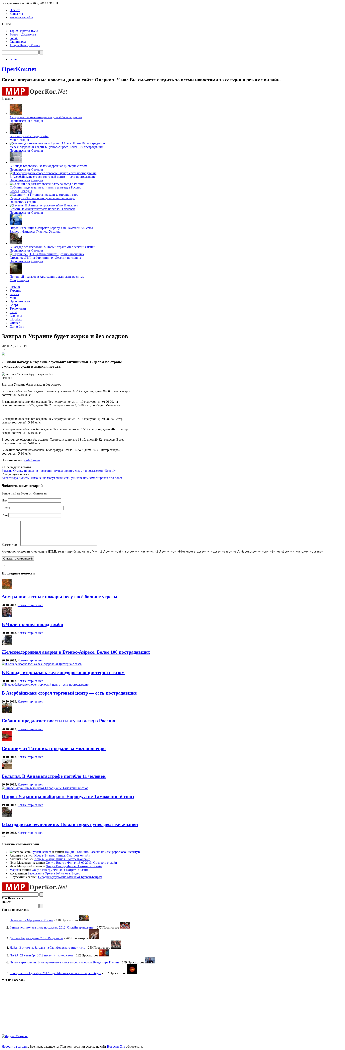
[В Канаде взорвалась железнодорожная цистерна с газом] (42, 664)
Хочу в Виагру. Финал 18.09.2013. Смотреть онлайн (81, 862)
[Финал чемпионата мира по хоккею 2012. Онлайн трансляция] (125, 927)
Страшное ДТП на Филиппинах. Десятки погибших (45, 257)
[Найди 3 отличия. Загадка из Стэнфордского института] (116, 947)
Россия (14, 191)
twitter (14, 59)
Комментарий (11, 544)
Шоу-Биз (16, 319)
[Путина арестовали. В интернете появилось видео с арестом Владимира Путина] (150, 962)
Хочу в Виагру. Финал (25, 45)
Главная (15, 287)
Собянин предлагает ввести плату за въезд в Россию (45, 187)
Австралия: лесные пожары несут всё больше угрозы (46, 117)
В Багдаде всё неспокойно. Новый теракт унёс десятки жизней (52, 247)
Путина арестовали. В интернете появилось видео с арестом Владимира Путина (64, 962)
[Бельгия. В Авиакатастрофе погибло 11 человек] (7, 767)
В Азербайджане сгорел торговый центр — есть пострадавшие (52, 176)
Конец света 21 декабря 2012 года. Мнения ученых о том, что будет (55, 973)
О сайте (15, 10)
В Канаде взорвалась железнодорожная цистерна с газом (48, 166)
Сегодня (37, 120)
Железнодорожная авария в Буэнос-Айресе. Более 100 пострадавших (56, 147)
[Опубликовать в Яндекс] (3, 354)
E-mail (6, 507)
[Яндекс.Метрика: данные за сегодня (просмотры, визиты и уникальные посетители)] (15, 1036)
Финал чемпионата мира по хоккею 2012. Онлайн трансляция (52, 927)
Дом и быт (17, 326)
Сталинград (18, 41)
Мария (14, 869)
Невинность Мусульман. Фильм (31, 920)
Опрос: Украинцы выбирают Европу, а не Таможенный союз (51, 228)
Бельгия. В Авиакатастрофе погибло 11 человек (42, 209)
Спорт (14, 305)
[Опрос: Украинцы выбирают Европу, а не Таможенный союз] (45, 788)
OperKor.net (19, 69)
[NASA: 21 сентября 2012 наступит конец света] (104, 955)
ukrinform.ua (32, 460)
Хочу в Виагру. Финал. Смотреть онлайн (62, 855)
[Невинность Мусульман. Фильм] (84, 920)
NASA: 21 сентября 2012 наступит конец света (41, 955)
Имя (4, 500)
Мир (13, 139)
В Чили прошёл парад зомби (29, 136)
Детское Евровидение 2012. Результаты (36, 938)
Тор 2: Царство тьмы (24, 31)
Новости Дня (116, 1046)
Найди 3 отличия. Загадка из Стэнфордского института (103, 852)
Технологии (18, 308)
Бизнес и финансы (22, 231)
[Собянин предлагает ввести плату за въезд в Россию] (7, 712)
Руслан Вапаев (41, 852)
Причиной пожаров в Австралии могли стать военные (47, 276)
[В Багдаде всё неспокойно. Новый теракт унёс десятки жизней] (7, 815)
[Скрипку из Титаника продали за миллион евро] (7, 740)
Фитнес (15, 323)
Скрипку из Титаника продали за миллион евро (42, 198)
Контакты (16, 13)
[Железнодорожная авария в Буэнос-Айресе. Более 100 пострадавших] (7, 643)
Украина (54, 231)
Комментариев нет (30, 605)
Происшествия (20, 120)
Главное (41, 231)
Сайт (5, 515)
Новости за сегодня (15, 1046)
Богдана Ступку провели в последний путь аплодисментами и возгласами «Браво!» (59, 470)
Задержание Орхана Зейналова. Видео (54, 873)
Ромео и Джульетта (23, 34)
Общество (16, 201)
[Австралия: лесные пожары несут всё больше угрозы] (7, 588)
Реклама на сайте (21, 17)
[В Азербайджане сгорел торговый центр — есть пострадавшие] (45, 684)
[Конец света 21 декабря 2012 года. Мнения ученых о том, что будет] (132, 973)
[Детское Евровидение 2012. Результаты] (94, 938)
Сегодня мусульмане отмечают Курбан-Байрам (70, 877)
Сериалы (16, 315)
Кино (13, 312)
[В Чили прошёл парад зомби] (7, 616)
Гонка (14, 38)
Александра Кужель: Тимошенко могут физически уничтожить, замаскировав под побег (62, 478)
